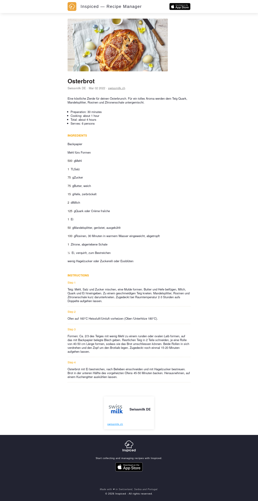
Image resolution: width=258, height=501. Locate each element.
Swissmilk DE (77, 88)
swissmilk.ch (116, 88)
